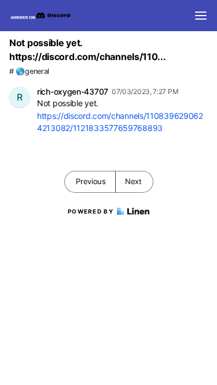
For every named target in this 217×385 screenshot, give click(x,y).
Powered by (90, 211)
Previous (91, 181)
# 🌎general (29, 71)
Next (133, 181)
